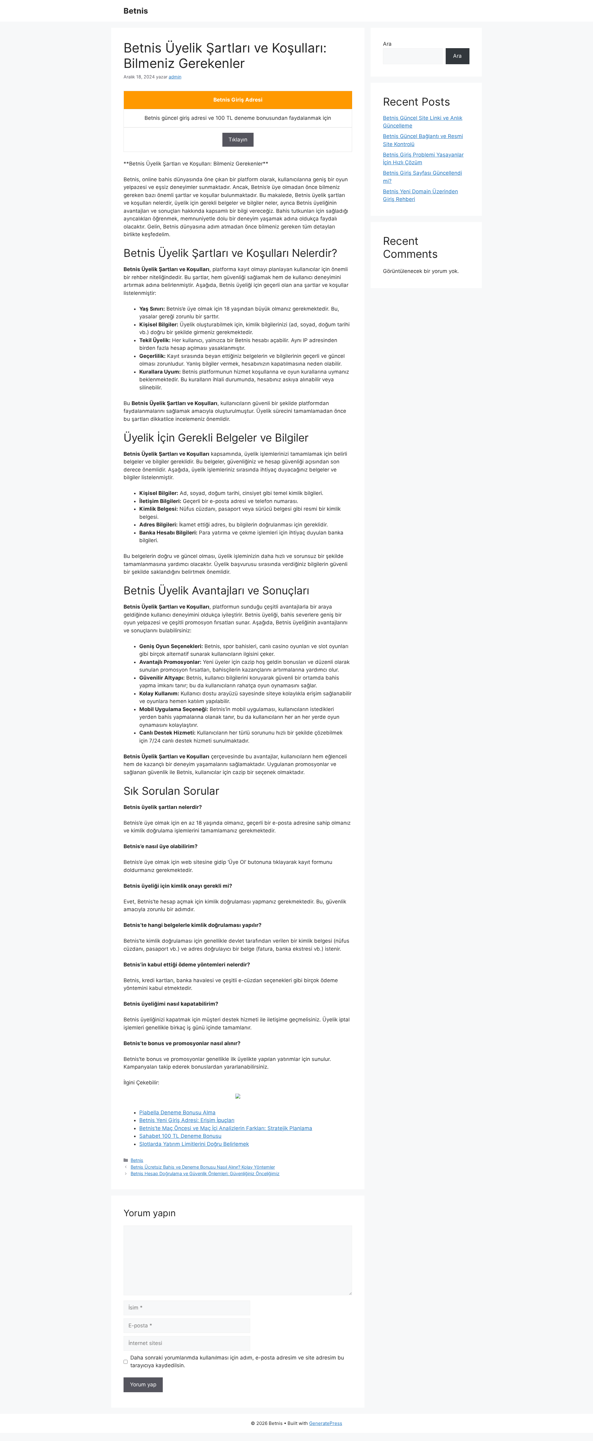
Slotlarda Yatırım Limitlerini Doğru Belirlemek (194, 1144)
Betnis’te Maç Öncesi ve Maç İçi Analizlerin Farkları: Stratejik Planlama (225, 1128)
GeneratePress (325, 1423)
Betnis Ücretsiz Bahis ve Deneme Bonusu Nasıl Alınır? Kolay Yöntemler (203, 1167)
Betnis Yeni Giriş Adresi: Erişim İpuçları (186, 1120)
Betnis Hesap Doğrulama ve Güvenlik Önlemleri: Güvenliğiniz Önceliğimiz (205, 1173)
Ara (387, 44)
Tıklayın (238, 139)
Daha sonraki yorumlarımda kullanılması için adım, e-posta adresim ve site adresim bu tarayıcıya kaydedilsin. (237, 1362)
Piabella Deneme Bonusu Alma (177, 1112)
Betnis (136, 10)
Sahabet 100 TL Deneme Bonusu (180, 1136)
